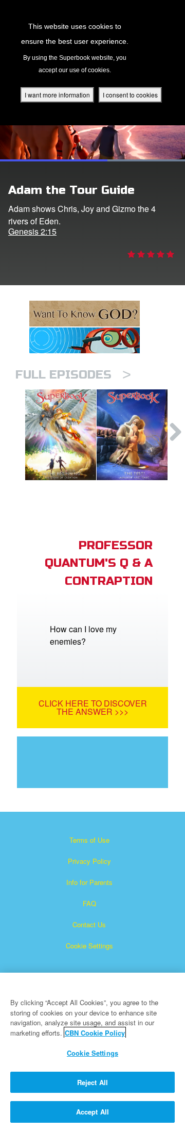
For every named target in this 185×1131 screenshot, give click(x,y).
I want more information (57, 94)
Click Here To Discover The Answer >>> (93, 707)
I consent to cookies (130, 94)
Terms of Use (89, 840)
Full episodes (73, 375)
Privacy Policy (89, 861)
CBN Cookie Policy (95, 1033)
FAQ (89, 903)
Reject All (92, 1082)
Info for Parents (89, 882)
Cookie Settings (89, 945)
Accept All (92, 1112)
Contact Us (89, 924)
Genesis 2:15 (32, 231)
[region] (92, 1052)
